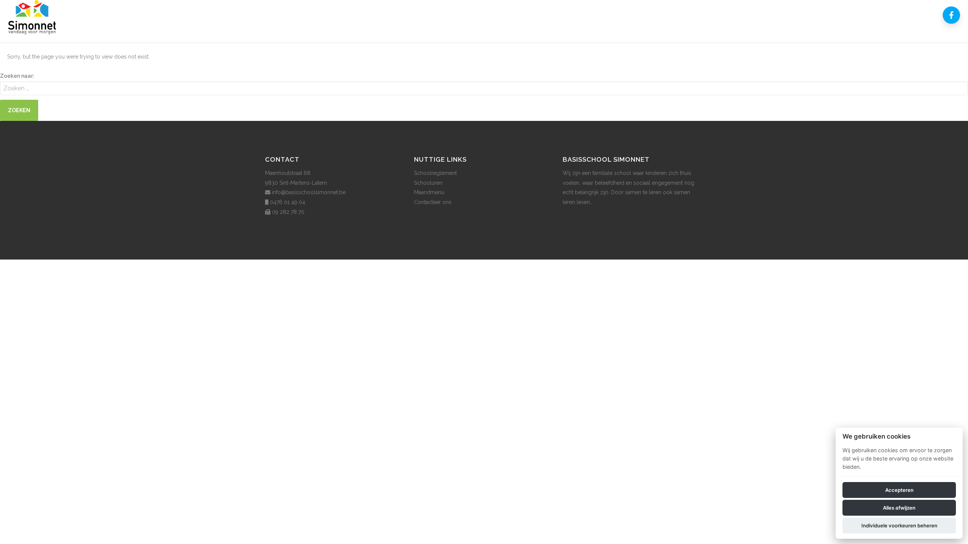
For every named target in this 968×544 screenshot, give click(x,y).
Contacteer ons (432, 202)
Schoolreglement (435, 173)
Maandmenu (429, 192)
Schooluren (428, 183)
